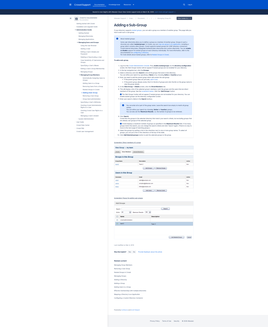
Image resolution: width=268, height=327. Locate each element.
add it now (153, 79)
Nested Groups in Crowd (91, 89)
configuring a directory (141, 52)
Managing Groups (87, 72)
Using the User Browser (88, 45)
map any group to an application (169, 44)
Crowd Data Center (83, 125)
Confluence (124, 310)
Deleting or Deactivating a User (91, 57)
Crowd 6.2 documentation (88, 18)
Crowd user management (85, 131)
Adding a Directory (120, 279)
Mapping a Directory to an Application (127, 294)
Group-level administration (91, 99)
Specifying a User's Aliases (90, 65)
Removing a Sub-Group (91, 96)
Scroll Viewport (135, 310)
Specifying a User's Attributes (91, 102)
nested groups (137, 30)
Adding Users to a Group (91, 83)
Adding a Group (119, 283)
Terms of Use (166, 321)
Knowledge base (114, 4)
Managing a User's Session (90, 116)
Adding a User (85, 49)
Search (184, 4)
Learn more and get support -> (164, 12)
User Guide (80, 122)
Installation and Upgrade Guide (86, 27)
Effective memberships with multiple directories (130, 290)
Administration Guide (84, 30)
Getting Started (84, 33)
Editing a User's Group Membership (92, 68)
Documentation (99, 4)
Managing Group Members (90, 75)
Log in (190, 4)
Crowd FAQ (80, 128)
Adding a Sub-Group (90, 93)
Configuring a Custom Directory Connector (128, 298)
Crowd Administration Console (139, 66)
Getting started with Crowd (85, 23)
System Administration (86, 119)
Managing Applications (86, 39)
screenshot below (147, 91)
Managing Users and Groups (89, 42)
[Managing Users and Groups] (154, 18)
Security (176, 321)
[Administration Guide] (149, 18)
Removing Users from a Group (93, 86)
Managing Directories (86, 36)
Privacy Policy (155, 321)
